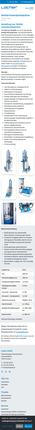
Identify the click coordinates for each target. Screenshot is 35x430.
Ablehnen (19, 426)
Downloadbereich (22, 332)
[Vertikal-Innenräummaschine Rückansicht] (9, 189)
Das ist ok (28, 426)
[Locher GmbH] (9, 8)
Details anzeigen (7, 426)
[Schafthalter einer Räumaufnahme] (9, 213)
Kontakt (25, 336)
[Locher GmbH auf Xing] (6, 371)
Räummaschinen (6, 398)
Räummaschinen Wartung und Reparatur (13, 414)
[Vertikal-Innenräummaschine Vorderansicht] (9, 161)
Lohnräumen (4, 409)
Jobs (2, 387)
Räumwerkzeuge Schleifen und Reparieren (13, 412)
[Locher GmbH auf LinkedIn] (10, 371)
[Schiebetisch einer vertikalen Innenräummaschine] (26, 207)
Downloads (4, 385)
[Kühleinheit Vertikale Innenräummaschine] (26, 189)
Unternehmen (5, 382)
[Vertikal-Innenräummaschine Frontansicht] (26, 162)
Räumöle (3, 401)
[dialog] (17, 423)
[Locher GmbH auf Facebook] (2, 371)
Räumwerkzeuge (6, 395)
